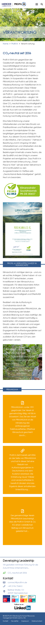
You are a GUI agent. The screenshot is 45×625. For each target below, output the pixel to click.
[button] (36, 4)
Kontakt (5, 621)
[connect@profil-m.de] (5, 582)
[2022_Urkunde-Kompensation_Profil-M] (22, 230)
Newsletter (14, 621)
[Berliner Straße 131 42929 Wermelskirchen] (5, 591)
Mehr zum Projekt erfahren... (23, 372)
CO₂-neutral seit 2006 (17, 573)
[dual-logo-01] (14, 4)
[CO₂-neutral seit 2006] (5, 573)
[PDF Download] (22, 419)
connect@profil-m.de (17, 582)
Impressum (25, 621)
